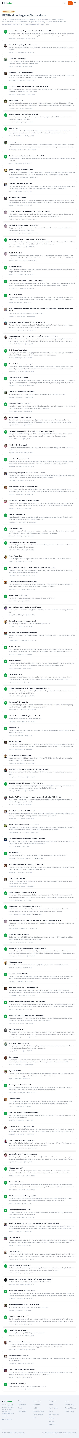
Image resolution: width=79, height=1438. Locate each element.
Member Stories (39, 1411)
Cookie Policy (69, 1411)
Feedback (52, 1424)
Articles (36, 1408)
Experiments (22, 1405)
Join (70, 3)
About (51, 1405)
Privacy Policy (69, 1405)
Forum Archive (38, 1414)
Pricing (51, 1418)
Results (20, 1408)
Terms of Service (70, 1408)
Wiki (35, 1418)
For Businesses (54, 1414)
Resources (37, 1405)
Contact (51, 1421)
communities (27, 24)
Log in (64, 3)
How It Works (53, 1408)
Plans (51, 1411)
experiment (44, 24)
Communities (22, 1411)
